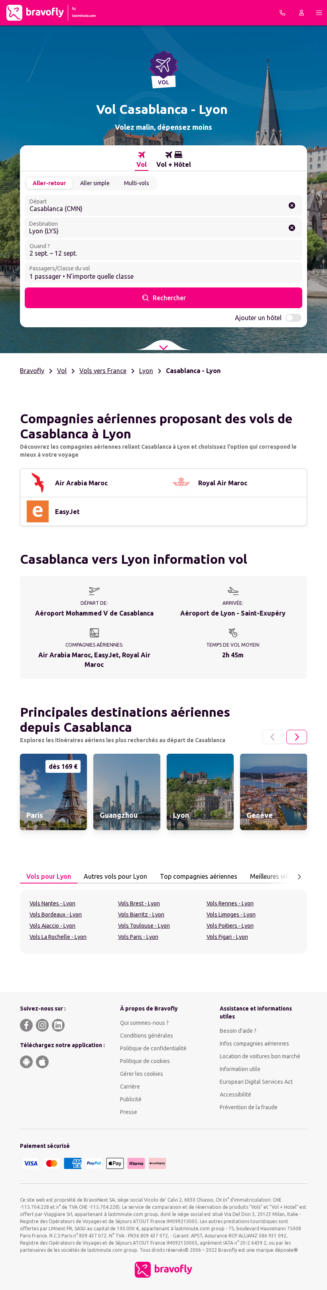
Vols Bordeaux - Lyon (56, 914)
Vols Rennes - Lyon (230, 903)
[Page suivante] (296, 737)
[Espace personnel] (301, 13)
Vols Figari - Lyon (227, 937)
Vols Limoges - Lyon (231, 914)
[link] (53, 792)
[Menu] (319, 13)
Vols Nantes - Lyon (52, 903)
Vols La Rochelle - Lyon (58, 937)
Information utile (240, 1069)
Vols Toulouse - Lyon (144, 926)
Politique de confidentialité (153, 1048)
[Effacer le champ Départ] (292, 205)
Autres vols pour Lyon (115, 876)
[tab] (141, 160)
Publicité (131, 1099)
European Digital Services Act (256, 1082)
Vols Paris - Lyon (138, 937)
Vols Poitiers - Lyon (230, 926)
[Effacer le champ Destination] (292, 227)
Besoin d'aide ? (238, 1031)
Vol (62, 370)
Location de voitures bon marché (260, 1056)
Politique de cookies (145, 1061)
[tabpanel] (163, 922)
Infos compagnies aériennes (254, 1043)
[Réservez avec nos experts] (282, 12)
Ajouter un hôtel (258, 317)
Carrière (130, 1086)
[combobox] (163, 205)
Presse (128, 1112)
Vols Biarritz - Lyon (141, 914)
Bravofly (32, 370)
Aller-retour (49, 183)
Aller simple (95, 183)
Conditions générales (146, 1035)
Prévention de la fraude (249, 1107)
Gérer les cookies (141, 1074)
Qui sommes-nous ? (144, 1023)
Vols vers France (102, 370)
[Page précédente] (272, 737)
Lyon (146, 370)
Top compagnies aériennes (198, 876)
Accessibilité (235, 1094)
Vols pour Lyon (48, 876)
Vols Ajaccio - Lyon (52, 926)
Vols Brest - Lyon (139, 903)
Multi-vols (136, 183)
